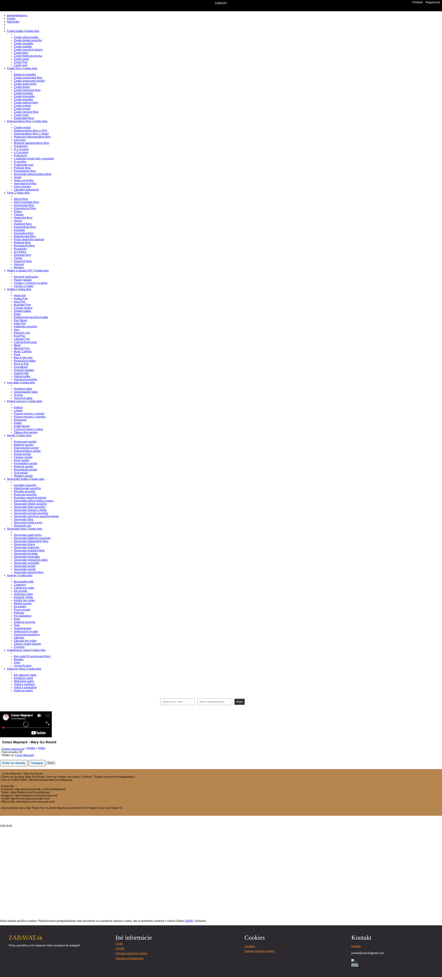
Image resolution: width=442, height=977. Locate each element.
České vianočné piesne (28, 49)
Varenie (12, 575)
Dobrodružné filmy (25, 208)
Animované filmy (24, 205)
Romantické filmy (24, 245)
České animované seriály (29, 80)
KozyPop (19, 335)
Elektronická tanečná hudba (31, 317)
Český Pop (20, 62)
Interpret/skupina (17, 15)
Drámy (18, 211)
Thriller (18, 258)
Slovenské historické (26, 547)
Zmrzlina (19, 647)
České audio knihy (25, 83)
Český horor (21, 115)
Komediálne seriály (25, 463)
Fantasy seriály (23, 457)
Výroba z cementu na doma (30, 283)
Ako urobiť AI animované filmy (32, 656)
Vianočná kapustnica (27, 634)
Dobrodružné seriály (26, 447)
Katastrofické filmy (25, 227)
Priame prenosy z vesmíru (30, 416)
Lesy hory (20, 139)
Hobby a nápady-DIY (20, 270)
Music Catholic (23, 351)
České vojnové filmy (26, 111)
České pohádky (23, 99)
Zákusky (19, 637)
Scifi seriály (21, 472)
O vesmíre (20, 161)
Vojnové (19, 264)
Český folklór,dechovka (28, 55)
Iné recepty (20, 591)
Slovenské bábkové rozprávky (32, 538)
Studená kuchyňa (24, 622)
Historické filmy (23, 217)
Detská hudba (22, 311)
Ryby (17, 619)
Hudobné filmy (23, 223)
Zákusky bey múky (25, 640)
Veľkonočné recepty (26, 631)
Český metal (21, 59)
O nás (119, 943)
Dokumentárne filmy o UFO (30, 130)
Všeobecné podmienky (130, 958)
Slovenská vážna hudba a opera (33, 500)
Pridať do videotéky (14, 762)
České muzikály (23, 43)
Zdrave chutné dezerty (27, 643)
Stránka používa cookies (259, 951)
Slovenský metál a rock (28, 522)
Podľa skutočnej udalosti (29, 239)
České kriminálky (24, 96)
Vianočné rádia (23, 398)
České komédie (23, 93)
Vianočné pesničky (25, 379)
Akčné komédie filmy (26, 202)
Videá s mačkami (24, 684)
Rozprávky (20, 248)
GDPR (189, 920)
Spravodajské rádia (26, 391)
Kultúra (18, 407)
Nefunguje (37, 762)
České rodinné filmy (26, 102)
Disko (17, 314)
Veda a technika (23, 180)
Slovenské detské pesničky (30, 503)
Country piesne (23, 307)
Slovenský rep (22, 525)
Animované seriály (25, 441)
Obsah (50, 763)
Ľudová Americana (25, 342)
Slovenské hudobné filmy (29, 550)
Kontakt (356, 946)
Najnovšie (13, 21)
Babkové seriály (23, 444)
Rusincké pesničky (25, 494)
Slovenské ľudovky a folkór (30, 510)
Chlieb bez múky (24, 587)
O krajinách (21, 146)
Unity (17, 662)
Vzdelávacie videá (18, 650)
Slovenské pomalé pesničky (31, 513)
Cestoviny (20, 584)
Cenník (120, 948)
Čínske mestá (22, 127)
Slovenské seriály (25, 566)
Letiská (18, 410)
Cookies (249, 946)
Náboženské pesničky (27, 488)
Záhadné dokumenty (26, 189)
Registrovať (433, 2)
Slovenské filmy (17, 528)
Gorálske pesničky (25, 485)
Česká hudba (15, 31)
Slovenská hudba (18, 479)
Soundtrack (21, 367)
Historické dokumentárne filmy (32, 136)
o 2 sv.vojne (21, 152)
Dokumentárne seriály (27, 451)
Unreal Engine (23, 665)
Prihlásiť (417, 2)
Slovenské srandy (25, 569)
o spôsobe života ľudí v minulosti (34, 158)
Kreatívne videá (23, 678)
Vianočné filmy (23, 261)
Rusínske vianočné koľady (30, 497)
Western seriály (23, 475)
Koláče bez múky (24, 600)
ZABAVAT (221, 3)
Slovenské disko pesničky (30, 507)
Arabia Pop (21, 298)
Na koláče (20, 606)
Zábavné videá (16, 668)
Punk (17, 354)
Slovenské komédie (26, 553)
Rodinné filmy (22, 242)
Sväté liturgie (22, 426)
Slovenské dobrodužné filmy (31, 541)
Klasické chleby (23, 597)
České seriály (22, 108)
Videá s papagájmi (25, 687)
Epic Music (20, 320)
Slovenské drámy (24, 544)
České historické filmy (27, 90)
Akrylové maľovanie (26, 276)
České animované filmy (28, 77)
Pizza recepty (22, 609)
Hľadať (239, 701)
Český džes (21, 52)
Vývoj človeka (22, 186)
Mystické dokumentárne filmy (31, 143)
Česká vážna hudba (26, 37)
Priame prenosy (17, 401)
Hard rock (20, 295)
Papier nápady (23, 279)
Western (19, 267)
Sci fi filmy (20, 251)
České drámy (22, 87)
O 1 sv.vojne (21, 149)
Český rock (20, 65)
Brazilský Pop (22, 304)
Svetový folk (21, 373)
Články (11, 18)
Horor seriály (22, 460)
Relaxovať (20, 419)
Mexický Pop (22, 348)
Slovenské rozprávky (26, 563)
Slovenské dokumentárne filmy (32, 174)
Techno (18, 395)
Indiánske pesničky (25, 326)
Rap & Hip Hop (23, 357)
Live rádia (13, 382)
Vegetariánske (22, 628)
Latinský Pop (22, 339)
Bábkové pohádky (25, 74)
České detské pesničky (28, 40)
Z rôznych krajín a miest (28, 429)
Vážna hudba (22, 376)
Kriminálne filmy (23, 233)
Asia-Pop (19, 301)
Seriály (11, 435)
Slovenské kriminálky (27, 556)
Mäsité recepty (23, 603)
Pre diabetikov (22, 615)
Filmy (10, 192)
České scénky (22, 105)
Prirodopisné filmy (25, 171)
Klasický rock (22, 332)
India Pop (20, 323)
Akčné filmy (21, 199)
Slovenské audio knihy (28, 535)
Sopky (18, 177)
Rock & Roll (21, 363)
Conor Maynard (24, 755)
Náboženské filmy (25, 236)
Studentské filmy (24, 118)
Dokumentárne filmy (19, 121)
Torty (17, 625)
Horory (18, 220)
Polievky (19, 612)
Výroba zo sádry (24, 286)
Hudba (11, 289)
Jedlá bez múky (23, 594)
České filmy (14, 68)
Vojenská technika (25, 183)
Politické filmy (22, 167)
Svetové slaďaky (24, 370)
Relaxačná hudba (25, 360)
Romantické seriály (25, 469)
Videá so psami (23, 690)
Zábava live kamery (26, 432)
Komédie (19, 230)
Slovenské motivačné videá (30, 559)
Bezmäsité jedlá (23, 581)
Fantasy (19, 214)
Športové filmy (22, 255)
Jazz (17, 329)
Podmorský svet (23, 164)
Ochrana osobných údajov (132, 953)
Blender (18, 659)
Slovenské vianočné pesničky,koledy (36, 516)
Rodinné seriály (23, 466)
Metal (17, 345)
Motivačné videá (24, 681)
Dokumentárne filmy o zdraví (31, 133)
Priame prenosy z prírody (29, 413)
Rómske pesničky (25, 491)
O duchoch (20, 155)
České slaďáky (23, 46)
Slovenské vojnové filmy (29, 572)
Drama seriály (22, 454)
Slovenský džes (23, 519)
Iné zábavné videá (25, 675)
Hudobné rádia (23, 388)
